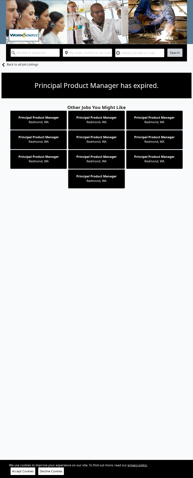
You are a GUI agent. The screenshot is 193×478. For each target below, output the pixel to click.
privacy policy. (137, 465)
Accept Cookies (23, 471)
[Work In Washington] (96, 22)
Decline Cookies (51, 471)
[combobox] (35, 53)
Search (175, 53)
